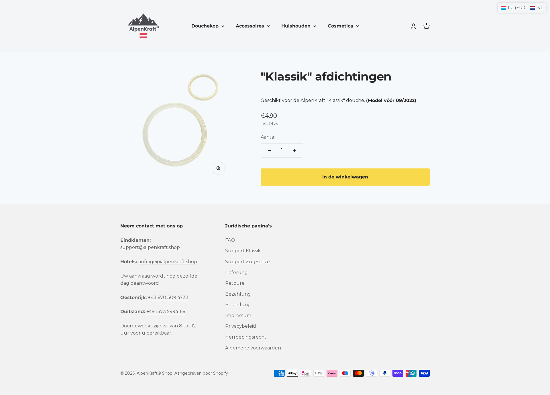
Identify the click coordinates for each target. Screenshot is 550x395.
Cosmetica (340, 26)
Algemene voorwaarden (253, 348)
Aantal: (268, 137)
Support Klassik (243, 250)
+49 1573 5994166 (165, 311)
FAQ (230, 240)
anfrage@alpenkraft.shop (167, 261)
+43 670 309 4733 (168, 297)
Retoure (235, 283)
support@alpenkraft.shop (150, 247)
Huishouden (296, 26)
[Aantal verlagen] (269, 150)
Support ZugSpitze (247, 261)
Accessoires (250, 26)
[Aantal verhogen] (294, 150)
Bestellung (238, 304)
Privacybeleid (240, 326)
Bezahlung (238, 294)
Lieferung (236, 272)
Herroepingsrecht (245, 337)
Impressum (238, 315)
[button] (522, 8)
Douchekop (205, 26)
